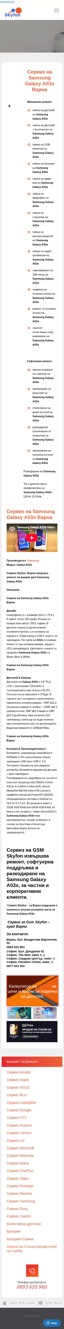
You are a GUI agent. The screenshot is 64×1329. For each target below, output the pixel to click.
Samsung (33, 560)
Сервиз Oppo (17, 1178)
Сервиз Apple (18, 1080)
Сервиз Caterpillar (21, 1103)
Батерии (13, 1231)
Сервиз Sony (17, 1209)
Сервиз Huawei (19, 1125)
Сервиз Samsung (21, 1201)
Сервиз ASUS (18, 1087)
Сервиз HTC (17, 1118)
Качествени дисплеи (24, 1224)
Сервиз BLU (17, 1095)
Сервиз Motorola (20, 1155)
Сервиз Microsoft (20, 1148)
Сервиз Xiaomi (19, 1216)
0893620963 (7, 2)
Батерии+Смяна (20, 1239)
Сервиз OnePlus (20, 1171)
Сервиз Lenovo (19, 1133)
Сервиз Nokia (18, 1163)
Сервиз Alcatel (19, 1072)
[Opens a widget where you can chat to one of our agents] (52, 1323)
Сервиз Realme (19, 1193)
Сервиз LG (15, 1140)
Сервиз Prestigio (20, 1186)
